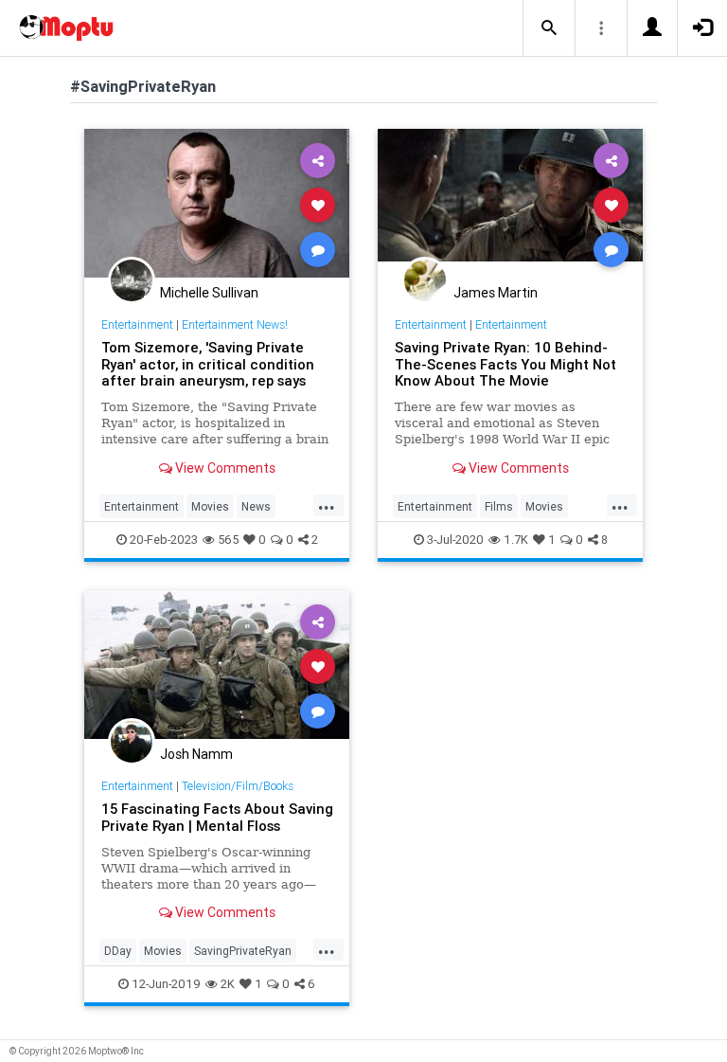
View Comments (223, 468)
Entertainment (137, 324)
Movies (210, 506)
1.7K (516, 539)
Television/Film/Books (237, 786)
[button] (549, 28)
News (256, 506)
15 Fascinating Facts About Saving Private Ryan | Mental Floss (217, 817)
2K (228, 984)
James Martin (495, 292)
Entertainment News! (235, 324)
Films (499, 506)
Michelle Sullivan (209, 292)
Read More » (217, 204)
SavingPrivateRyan (243, 951)
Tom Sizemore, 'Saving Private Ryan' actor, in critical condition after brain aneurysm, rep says (207, 364)
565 (228, 539)
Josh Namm (196, 754)
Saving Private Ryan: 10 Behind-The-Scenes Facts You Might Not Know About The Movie (505, 364)
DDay (118, 951)
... (326, 505)
